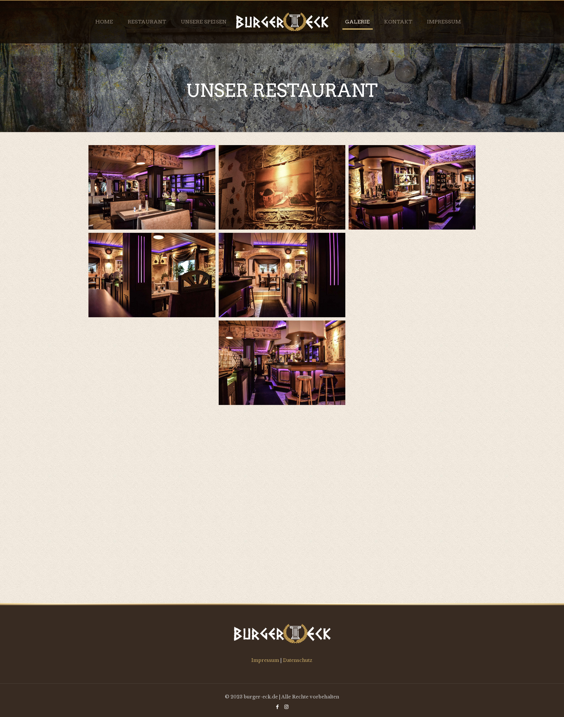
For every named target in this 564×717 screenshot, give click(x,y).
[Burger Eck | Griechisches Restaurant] (282, 22)
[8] (412, 187)
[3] (151, 363)
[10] (151, 450)
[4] (412, 275)
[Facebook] (277, 707)
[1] (412, 363)
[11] (282, 538)
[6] (151, 275)
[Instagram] (286, 707)
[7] (282, 187)
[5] (282, 275)
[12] (151, 538)
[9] (151, 187)
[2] (282, 363)
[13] (412, 450)
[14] (282, 450)
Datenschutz (297, 660)
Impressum (265, 660)
